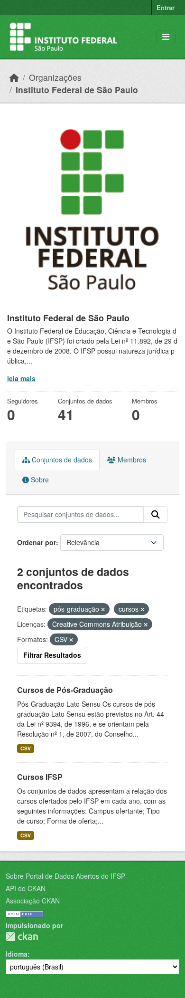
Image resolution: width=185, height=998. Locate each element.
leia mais (21, 378)
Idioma (17, 954)
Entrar (166, 7)
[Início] (14, 77)
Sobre (39, 479)
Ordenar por (36, 542)
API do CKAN (26, 888)
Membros (131, 459)
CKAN (22, 936)
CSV (25, 748)
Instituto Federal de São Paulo (77, 90)
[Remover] (103, 609)
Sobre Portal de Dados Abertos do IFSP (65, 876)
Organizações (55, 77)
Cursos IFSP (40, 776)
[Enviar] (155, 514)
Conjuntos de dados (61, 459)
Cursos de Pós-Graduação (65, 689)
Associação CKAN (33, 900)
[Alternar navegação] (166, 37)
